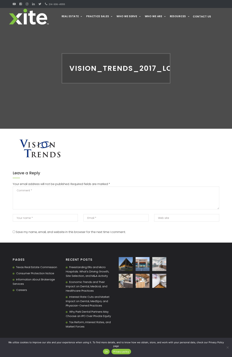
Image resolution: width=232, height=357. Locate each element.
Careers (21, 290)
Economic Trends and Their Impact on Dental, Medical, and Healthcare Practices (86, 286)
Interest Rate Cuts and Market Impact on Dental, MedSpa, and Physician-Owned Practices (87, 301)
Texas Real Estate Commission (36, 267)
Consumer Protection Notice (35, 273)
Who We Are (153, 16)
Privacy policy (121, 351)
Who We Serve (127, 16)
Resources (178, 16)
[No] (227, 347)
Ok (106, 351)
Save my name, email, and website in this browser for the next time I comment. (71, 232)
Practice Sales (97, 16)
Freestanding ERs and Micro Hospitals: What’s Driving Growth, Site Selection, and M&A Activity (87, 271)
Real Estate (70, 16)
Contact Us (202, 16)
